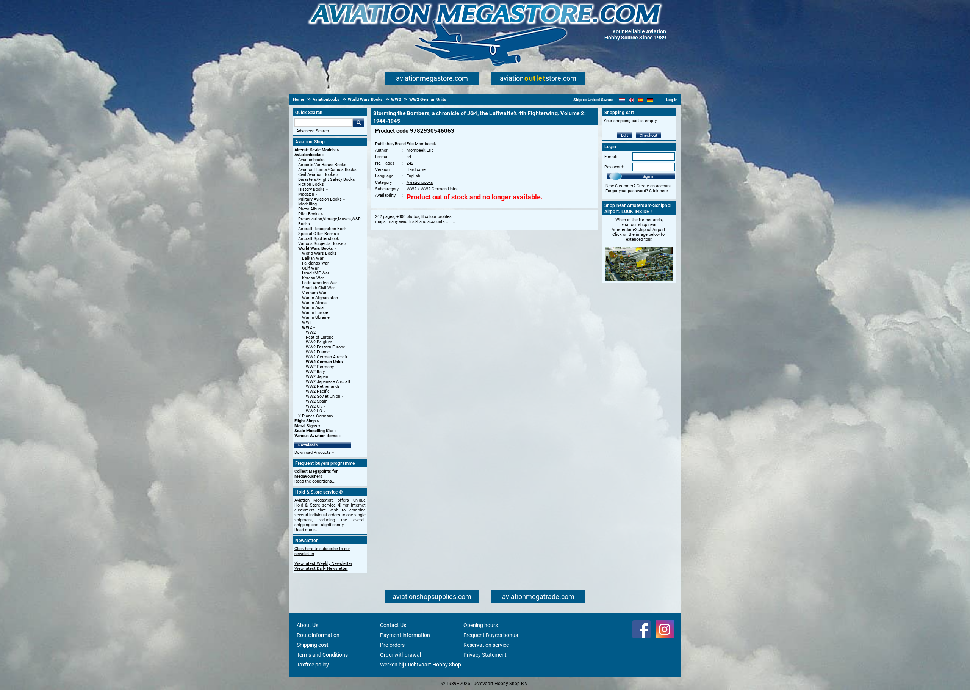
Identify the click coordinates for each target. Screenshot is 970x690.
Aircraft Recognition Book (322, 228)
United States (600, 99)
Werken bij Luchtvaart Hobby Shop (420, 665)
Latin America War (319, 283)
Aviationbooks (307, 154)
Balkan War (313, 258)
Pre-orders (392, 645)
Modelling (307, 204)
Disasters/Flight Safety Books (326, 179)
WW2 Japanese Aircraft (328, 381)
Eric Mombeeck (421, 143)
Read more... (306, 529)
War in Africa (314, 302)
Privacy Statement (485, 655)
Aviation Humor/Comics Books (327, 169)
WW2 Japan (317, 376)
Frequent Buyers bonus (490, 635)
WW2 (307, 327)
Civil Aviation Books (316, 174)
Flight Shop (305, 421)
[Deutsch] (650, 99)
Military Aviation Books (320, 199)
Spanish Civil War (318, 287)
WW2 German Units (324, 361)
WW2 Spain (316, 401)
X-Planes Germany (315, 416)
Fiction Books (311, 184)
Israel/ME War (315, 273)
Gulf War (310, 268)
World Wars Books (315, 248)
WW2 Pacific (318, 391)
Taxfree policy (313, 665)
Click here (658, 190)
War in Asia (313, 307)
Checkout (648, 135)
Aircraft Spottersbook (318, 238)
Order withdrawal (400, 655)
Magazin (306, 194)
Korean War (313, 278)
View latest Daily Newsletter (321, 568)
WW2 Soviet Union (323, 396)
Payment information (405, 635)
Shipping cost (313, 645)
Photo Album (310, 209)
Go (358, 122)
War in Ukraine (316, 317)
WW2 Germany (320, 366)
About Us (307, 625)
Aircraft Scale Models (315, 149)
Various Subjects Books (320, 243)
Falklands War (315, 263)
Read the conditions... (314, 481)
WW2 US (314, 411)
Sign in (648, 176)
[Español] (640, 99)
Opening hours (480, 625)
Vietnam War (314, 292)
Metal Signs (305, 425)
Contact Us (393, 625)
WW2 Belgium (319, 342)
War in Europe (315, 312)
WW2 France (318, 352)
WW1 (307, 322)
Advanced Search (312, 131)
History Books (311, 189)
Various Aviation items (316, 435)
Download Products (312, 452)
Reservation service (486, 645)
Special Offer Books (317, 233)
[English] (631, 99)
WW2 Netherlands (323, 386)
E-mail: (610, 156)
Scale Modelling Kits (313, 430)
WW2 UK (314, 406)
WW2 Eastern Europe (325, 347)
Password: (614, 167)
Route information (318, 635)
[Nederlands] (622, 99)
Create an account (654, 185)
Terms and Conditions (322, 655)
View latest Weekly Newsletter (323, 563)
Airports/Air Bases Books (322, 164)
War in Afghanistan (320, 297)
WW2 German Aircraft (326, 356)
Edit (624, 135)
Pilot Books (309, 214)
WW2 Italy (315, 371)
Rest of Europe (319, 337)
